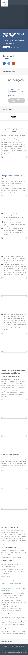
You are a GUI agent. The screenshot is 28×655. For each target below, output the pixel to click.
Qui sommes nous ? (19, 649)
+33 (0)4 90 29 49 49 (14, 89)
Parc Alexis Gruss (6, 588)
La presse (12, 646)
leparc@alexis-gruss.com (15, 91)
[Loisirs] (18, 47)
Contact (6, 646)
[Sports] (15, 47)
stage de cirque (7, 633)
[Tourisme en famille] (4, 5)
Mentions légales (20, 646)
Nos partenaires (9, 649)
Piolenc (6, 47)
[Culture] (12, 47)
